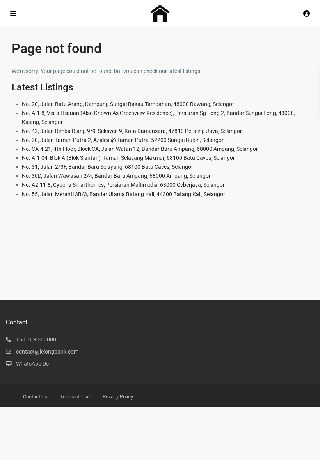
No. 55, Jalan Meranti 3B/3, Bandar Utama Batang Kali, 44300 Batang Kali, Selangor (123, 194)
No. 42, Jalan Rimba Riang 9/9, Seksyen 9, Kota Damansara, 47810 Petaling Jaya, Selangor (132, 131)
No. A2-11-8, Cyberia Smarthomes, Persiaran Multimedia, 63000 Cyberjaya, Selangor (123, 185)
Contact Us (35, 397)
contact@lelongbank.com (47, 352)
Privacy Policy (118, 397)
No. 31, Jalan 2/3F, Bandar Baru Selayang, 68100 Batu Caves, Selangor (107, 167)
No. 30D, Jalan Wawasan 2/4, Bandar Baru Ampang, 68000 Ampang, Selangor (116, 176)
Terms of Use (75, 397)
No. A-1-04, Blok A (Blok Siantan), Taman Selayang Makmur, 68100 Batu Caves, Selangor (128, 158)
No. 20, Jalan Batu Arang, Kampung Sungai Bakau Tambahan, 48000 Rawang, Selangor (128, 104)
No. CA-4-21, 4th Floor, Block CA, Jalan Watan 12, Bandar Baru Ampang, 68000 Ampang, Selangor (140, 149)
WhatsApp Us (32, 364)
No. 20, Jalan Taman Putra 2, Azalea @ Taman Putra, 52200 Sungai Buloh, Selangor (123, 140)
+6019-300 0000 (36, 339)
